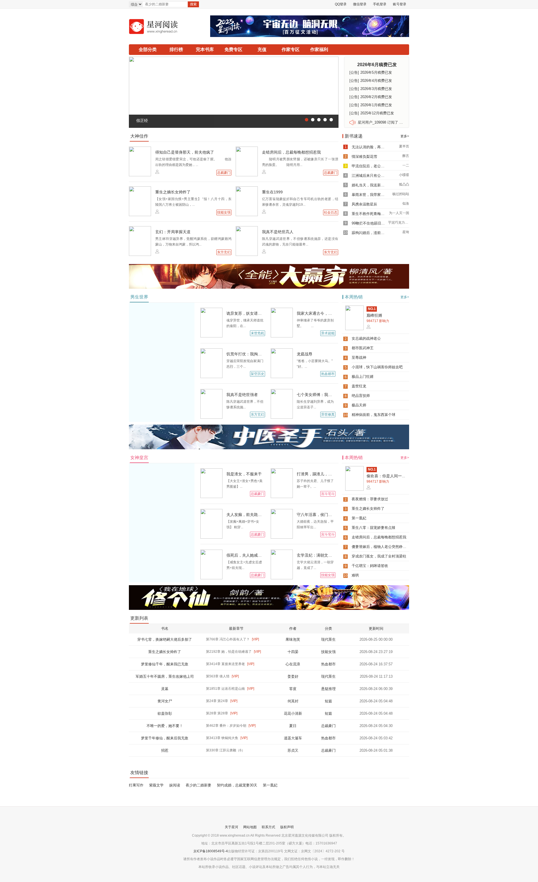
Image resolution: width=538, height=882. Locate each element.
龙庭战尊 (304, 354)
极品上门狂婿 (363, 376)
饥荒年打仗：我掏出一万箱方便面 (255, 354)
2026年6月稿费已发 (377, 64)
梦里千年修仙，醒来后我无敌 (164, 738)
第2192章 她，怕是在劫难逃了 (233, 652)
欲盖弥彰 (164, 713)
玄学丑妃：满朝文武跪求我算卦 (324, 555)
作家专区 (291, 49)
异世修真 (328, 414)
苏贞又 (292, 750)
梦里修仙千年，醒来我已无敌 (164, 664)
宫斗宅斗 (328, 494)
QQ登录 (341, 4)
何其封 (292, 701)
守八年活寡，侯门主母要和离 (322, 514)
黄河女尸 (164, 701)
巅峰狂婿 (374, 315)
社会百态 (330, 212)
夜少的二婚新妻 (198, 785)
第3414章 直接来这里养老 (230, 664)
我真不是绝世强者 (242, 394)
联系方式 (268, 827)
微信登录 (360, 4)
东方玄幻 (224, 252)
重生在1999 (272, 192)
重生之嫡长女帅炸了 (173, 192)
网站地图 (250, 827)
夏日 (292, 726)
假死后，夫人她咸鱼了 (246, 555)
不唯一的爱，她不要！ (165, 726)
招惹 (164, 750)
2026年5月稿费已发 (370, 72)
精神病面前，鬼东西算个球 (373, 415)
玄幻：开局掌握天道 (173, 232)
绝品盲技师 (361, 395)
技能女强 (224, 212)
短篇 (328, 701)
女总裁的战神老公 (366, 338)
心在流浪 (293, 664)
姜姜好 (292, 676)
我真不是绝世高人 (277, 232)
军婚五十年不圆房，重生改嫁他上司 (165, 676)
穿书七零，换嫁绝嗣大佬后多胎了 (164, 639)
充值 (262, 49)
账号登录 (399, 4)
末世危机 (257, 333)
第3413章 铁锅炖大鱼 (226, 738)
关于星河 (231, 827)
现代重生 (328, 639)
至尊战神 (359, 357)
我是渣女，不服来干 (244, 474)
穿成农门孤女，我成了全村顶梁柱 (379, 556)
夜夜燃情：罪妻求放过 (370, 499)
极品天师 (359, 405)
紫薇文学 (156, 785)
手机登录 (379, 4)
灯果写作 (136, 785)
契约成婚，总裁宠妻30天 (237, 785)
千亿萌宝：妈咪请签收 (370, 566)
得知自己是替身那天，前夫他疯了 (184, 152)
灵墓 (164, 689)
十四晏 (292, 652)
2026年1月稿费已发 (370, 105)
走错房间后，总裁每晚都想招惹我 (291, 152)
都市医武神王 (363, 348)
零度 (292, 689)
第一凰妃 (359, 518)
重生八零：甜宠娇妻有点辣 (373, 528)
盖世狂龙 (359, 386)
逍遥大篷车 (293, 738)
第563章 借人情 (222, 676)
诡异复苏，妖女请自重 (246, 313)
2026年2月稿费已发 (370, 97)
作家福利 (319, 49)
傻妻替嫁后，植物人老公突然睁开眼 (381, 547)
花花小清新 (293, 713)
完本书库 (205, 49)
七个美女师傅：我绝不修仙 (320, 394)
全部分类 (148, 49)
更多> (404, 136)
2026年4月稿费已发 (370, 80)
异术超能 (328, 333)
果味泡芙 (293, 639)
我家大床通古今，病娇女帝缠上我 (326, 313)
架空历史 (257, 374)
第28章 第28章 (221, 713)
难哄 (355, 575)
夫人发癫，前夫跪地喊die (248, 514)
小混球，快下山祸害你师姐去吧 (377, 367)
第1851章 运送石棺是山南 (230, 689)
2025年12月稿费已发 (371, 113)
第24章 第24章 (221, 701)
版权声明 (287, 827)
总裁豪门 (224, 173)
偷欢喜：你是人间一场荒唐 (390, 476)
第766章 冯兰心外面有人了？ (232, 639)
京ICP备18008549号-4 (210, 851)
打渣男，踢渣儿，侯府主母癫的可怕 (328, 474)
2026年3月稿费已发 (370, 89)
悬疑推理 (328, 689)
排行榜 (176, 49)
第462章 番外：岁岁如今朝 (231, 726)
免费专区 (233, 49)
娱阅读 (174, 785)
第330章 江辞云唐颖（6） (225, 750)
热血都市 (328, 374)
